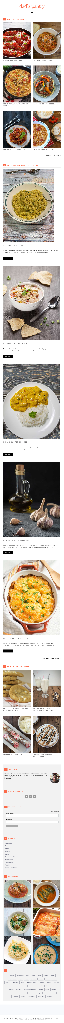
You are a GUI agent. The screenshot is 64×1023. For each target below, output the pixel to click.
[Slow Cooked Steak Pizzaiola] (47, 102)
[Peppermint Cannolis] (17, 752)
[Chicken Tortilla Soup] (32, 303)
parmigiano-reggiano (30, 989)
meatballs (31, 986)
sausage (38, 993)
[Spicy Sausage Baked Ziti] (17, 147)
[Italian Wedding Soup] (18, 918)
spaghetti (15, 996)
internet (49, 982)
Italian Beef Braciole (12, 60)
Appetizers (8, 843)
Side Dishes (9, 862)
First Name (10, 819)
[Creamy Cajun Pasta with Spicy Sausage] (17, 102)
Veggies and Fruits (11, 868)
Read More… (8, 778)
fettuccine (15, 982)
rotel (25, 993)
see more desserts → (53, 762)
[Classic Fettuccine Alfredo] (18, 946)
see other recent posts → (52, 659)
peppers (54, 989)
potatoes (11, 993)
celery (26, 979)
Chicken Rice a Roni (13, 245)
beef (39, 975)
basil (27, 975)
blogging (46, 975)
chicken (41, 979)
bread (52, 975)
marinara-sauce (21, 986)
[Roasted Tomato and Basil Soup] (47, 890)
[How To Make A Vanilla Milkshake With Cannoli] (47, 707)
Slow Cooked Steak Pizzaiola (46, 104)
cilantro (48, 979)
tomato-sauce (31, 996)
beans (33, 975)
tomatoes (41, 996)
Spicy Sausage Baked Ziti (14, 149)
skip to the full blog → (53, 155)
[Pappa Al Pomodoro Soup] (47, 58)
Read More (8, 258)
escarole (8, 982)
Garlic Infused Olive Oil (16, 540)
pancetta (18, 989)
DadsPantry (32, 9)
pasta (47, 989)
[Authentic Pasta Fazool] (47, 147)
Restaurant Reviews (11, 857)
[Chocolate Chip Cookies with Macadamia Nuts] (17, 707)
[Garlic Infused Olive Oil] (32, 499)
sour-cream (52, 993)
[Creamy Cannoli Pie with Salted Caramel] (47, 752)
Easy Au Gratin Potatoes (16, 638)
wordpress (49, 996)
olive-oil (48, 986)
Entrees (7, 851)
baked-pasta (20, 975)
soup (45, 993)
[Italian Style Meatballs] (18, 890)
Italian (7, 854)
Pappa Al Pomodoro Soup (43, 60)
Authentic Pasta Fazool (43, 149)
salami (31, 993)
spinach (23, 996)
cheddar (33, 979)
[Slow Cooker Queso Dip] (47, 946)
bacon (12, 975)
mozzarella (40, 986)
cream (54, 979)
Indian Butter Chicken (15, 442)
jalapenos (56, 982)
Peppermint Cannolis (12, 754)
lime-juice (11, 986)
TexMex (7, 865)
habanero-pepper (32, 982)
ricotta (19, 993)
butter (20, 979)
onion (54, 986)
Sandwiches (9, 859)
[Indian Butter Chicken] (32, 401)
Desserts (8, 846)
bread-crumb (12, 979)
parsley (41, 989)
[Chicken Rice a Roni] (32, 206)
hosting (42, 982)
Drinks (7, 848)
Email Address (10, 813)
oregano (11, 989)
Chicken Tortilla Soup (15, 344)
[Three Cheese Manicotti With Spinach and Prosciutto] (47, 918)
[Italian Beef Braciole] (17, 58)
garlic (22, 982)
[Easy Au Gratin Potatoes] (32, 598)
